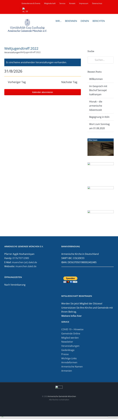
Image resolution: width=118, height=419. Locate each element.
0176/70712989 (21, 258)
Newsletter (67, 341)
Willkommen (96, 79)
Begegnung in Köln (99, 117)
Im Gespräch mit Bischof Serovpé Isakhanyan (98, 90)
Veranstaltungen (12, 52)
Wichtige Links (69, 358)
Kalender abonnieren (42, 92)
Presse (65, 354)
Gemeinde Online (70, 333)
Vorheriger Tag (17, 82)
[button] (109, 20)
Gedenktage (67, 350)
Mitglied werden (70, 337)
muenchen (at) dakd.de (24, 262)
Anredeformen (69, 362)
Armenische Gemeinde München (62, 396)
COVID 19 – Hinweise (72, 329)
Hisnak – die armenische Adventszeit (95, 105)
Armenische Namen (72, 366)
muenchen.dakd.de (26, 266)
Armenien (66, 370)
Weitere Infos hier (71, 315)
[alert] (42, 62)
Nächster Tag (69, 82)
